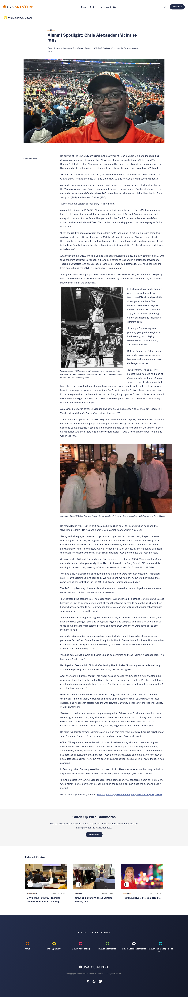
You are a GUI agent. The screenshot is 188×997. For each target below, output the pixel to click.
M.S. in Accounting (81, 948)
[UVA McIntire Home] (94, 967)
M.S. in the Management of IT (161, 950)
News (27, 948)
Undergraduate (54, 948)
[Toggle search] (165, 7)
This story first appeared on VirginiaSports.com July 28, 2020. (129, 794)
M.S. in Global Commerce (134, 948)
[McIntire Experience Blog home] (18, 6)
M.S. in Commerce (107, 948)
